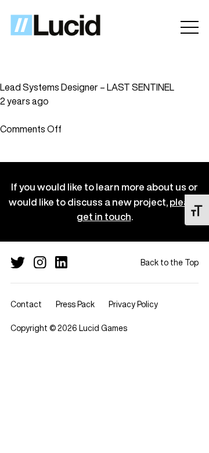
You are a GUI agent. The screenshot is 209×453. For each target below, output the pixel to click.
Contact (26, 304)
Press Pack (75, 304)
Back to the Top (169, 262)
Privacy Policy (133, 304)
